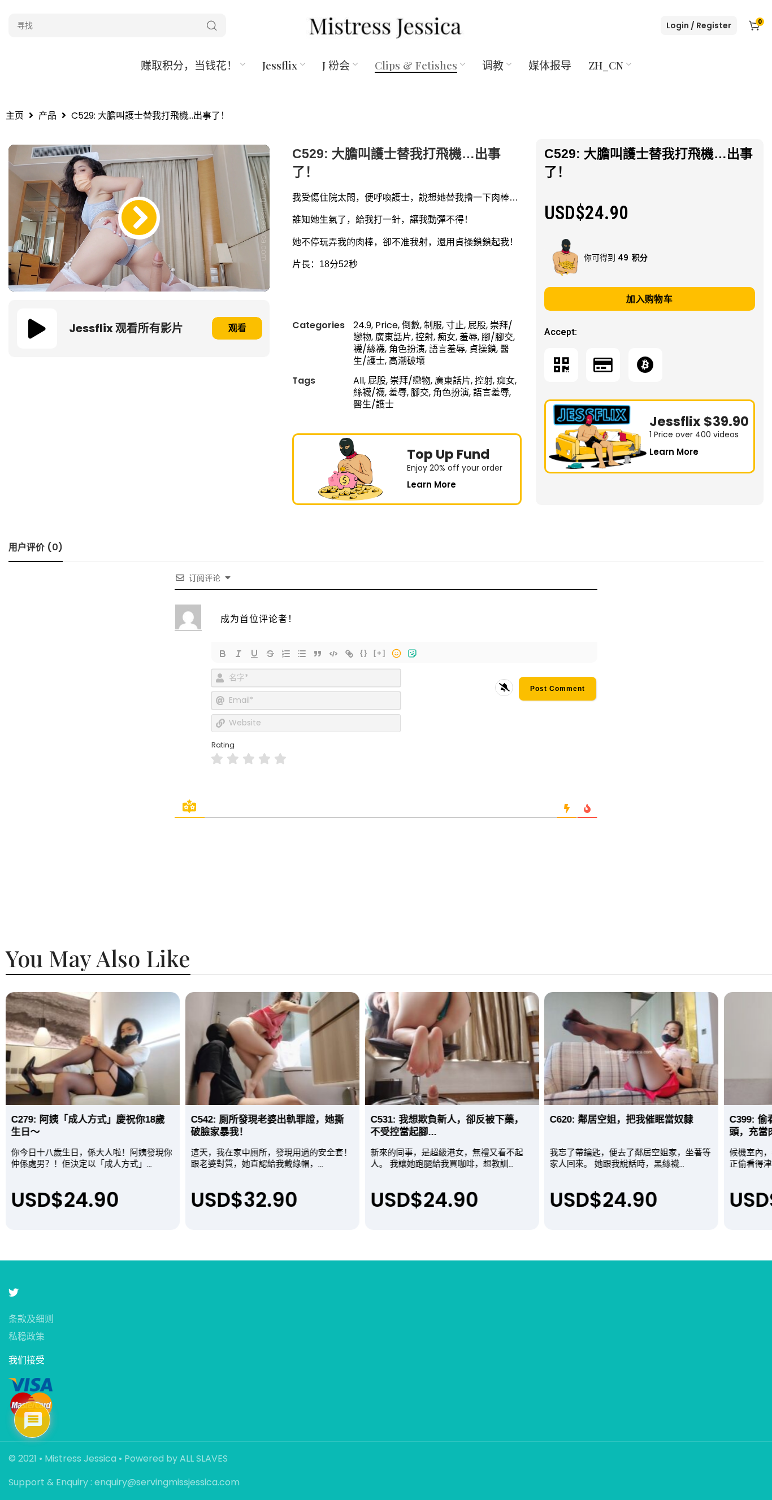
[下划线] (254, 653)
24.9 (362, 325)
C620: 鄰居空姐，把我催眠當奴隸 (621, 1119)
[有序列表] (286, 653)
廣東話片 (393, 337)
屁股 (477, 325)
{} (364, 653)
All (358, 380)
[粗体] (223, 653)
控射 (424, 337)
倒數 (411, 325)
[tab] (35, 547)
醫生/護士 (373, 404)
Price (386, 325)
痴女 (446, 337)
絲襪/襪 (369, 392)
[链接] (349, 653)
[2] (233, 759)
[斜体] (238, 653)
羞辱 (468, 337)
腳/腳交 (497, 337)
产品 (47, 116)
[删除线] (270, 653)
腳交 (420, 392)
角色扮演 (407, 348)
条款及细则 (31, 1319)
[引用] (318, 653)
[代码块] (333, 653)
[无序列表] (302, 653)
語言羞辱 (447, 348)
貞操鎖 (482, 348)
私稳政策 (26, 1337)
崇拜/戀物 (410, 380)
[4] (264, 759)
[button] (139, 218)
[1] (217, 759)
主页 (15, 116)
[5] (280, 759)
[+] (380, 653)
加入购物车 (649, 299)
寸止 (455, 325)
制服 (433, 325)
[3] (249, 759)
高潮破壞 (407, 360)
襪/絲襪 (369, 348)
